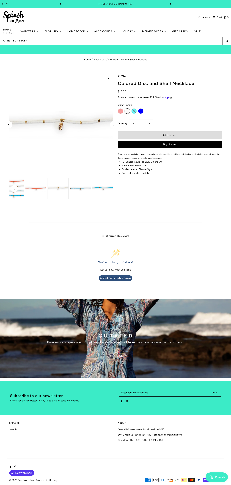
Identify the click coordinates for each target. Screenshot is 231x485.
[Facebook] (2, 4)
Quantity (122, 123)
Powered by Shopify (47, 480)
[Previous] (60, 4)
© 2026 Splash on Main (21, 480)
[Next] (170, 4)
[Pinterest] (7, 4)
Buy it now (169, 144)
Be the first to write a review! (115, 278)
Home (87, 59)
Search (12, 429)
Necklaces (100, 59)
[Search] (199, 17)
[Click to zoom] (108, 77)
